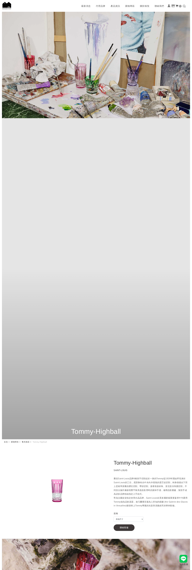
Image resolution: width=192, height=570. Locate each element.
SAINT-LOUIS (120, 470)
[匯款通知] (173, 5)
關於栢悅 (144, 6)
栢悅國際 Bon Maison (7, 5)
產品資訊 (115, 6)
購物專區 (130, 6)
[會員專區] (169, 5)
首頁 (6, 442)
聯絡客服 (124, 527)
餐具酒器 (25, 442)
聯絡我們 (159, 6)
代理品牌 (100, 6)
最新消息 (86, 6)
